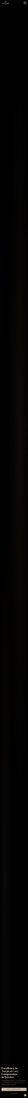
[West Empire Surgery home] (5, 3)
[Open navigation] (25, 3)
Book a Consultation (14, 1089)
